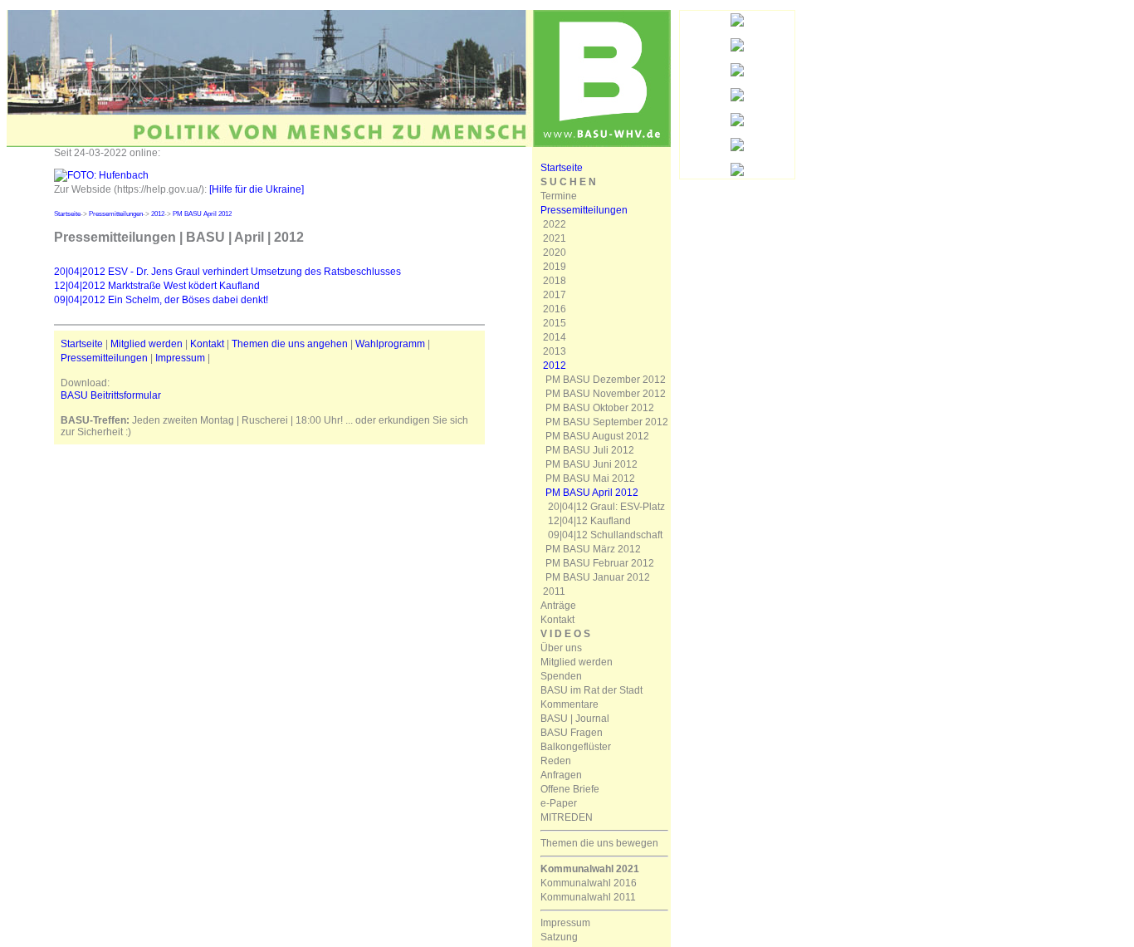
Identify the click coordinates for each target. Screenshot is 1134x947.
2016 (554, 309)
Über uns (561, 648)
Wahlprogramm (390, 344)
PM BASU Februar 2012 (599, 563)
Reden (555, 761)
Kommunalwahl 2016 (588, 883)
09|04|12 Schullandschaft (605, 535)
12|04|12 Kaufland (589, 521)
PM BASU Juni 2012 (591, 464)
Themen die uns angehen (290, 344)
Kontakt (207, 344)
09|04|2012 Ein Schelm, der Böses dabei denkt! (161, 300)
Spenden (561, 676)
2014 (554, 337)
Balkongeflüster (575, 747)
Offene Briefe (569, 789)
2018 (554, 281)
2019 (554, 266)
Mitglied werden (146, 344)
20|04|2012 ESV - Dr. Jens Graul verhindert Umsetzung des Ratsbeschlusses (227, 271)
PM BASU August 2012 (597, 436)
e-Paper (558, 803)
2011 (554, 591)
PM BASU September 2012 (606, 422)
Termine (558, 196)
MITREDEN (566, 817)
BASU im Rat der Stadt (591, 690)
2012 (157, 214)
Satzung (559, 937)
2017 (554, 295)
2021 (554, 238)
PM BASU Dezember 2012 (605, 379)
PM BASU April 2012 (202, 214)
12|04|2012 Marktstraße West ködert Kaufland (157, 286)
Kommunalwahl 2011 (588, 897)
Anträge (558, 605)
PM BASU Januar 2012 (597, 577)
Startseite (67, 214)
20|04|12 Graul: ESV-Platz (606, 507)
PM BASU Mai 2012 (590, 478)
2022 (554, 224)
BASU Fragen (571, 732)
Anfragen (561, 775)
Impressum (180, 358)
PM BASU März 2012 (593, 549)
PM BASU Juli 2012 (589, 450)
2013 (554, 351)
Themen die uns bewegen (599, 843)
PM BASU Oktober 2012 (599, 408)
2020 (554, 252)
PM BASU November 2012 (605, 394)
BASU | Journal (574, 718)
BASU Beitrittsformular (111, 395)
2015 (554, 323)
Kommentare (569, 704)
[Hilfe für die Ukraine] (256, 189)
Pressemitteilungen (116, 214)
